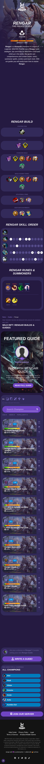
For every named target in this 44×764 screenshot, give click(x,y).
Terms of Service (12, 734)
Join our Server (23, 714)
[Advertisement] (22, 96)
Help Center (13, 732)
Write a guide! (23, 659)
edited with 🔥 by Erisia (31, 752)
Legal (32, 732)
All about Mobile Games (28, 734)
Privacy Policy (23, 732)
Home (4, 317)
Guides (10, 317)
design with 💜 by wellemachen (14, 752)
